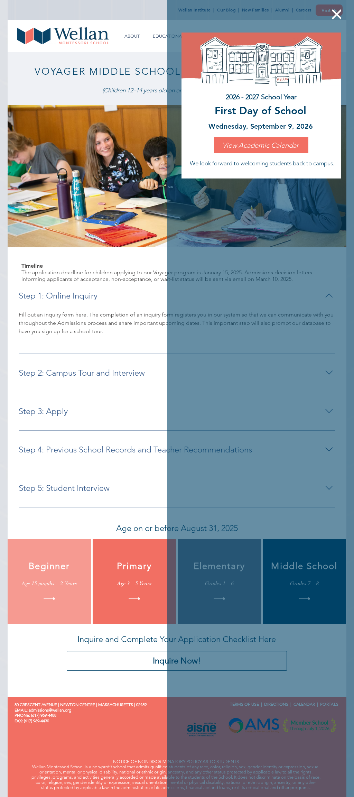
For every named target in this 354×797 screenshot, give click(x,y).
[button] (336, 14)
